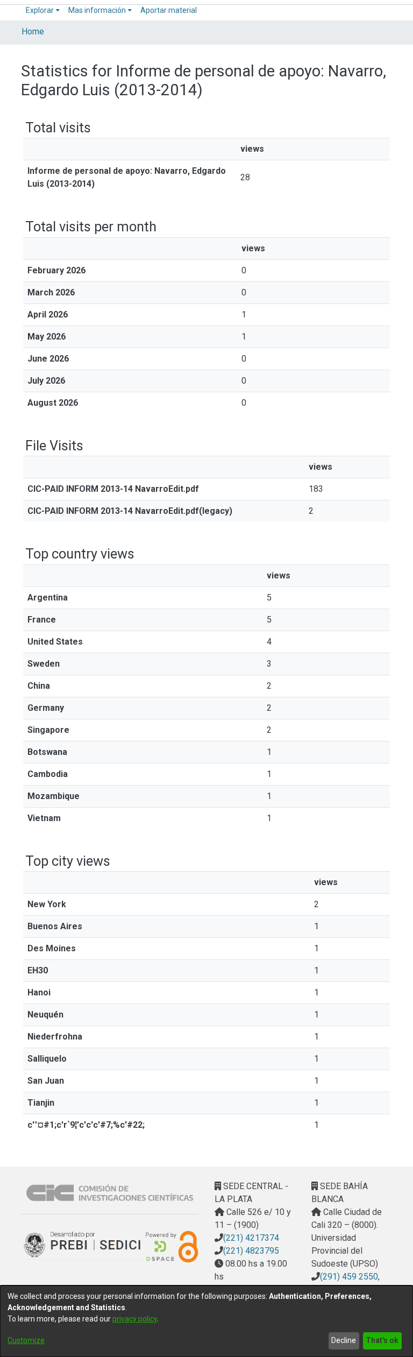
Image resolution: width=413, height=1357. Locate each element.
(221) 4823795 (251, 1251)
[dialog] (206, 1321)
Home (33, 31)
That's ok (382, 1340)
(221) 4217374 (251, 1238)
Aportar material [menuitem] (168, 10)
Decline (343, 1340)
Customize (26, 1340)
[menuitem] (43, 10)
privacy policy (134, 1318)
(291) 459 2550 (349, 1276)
